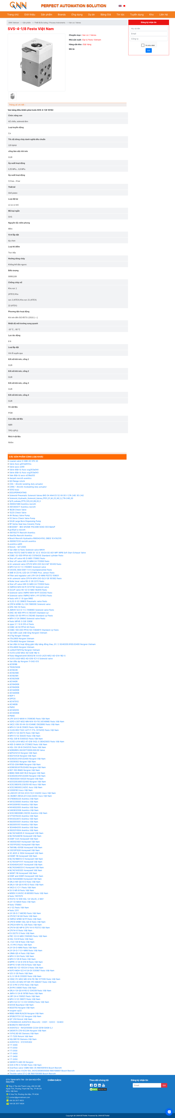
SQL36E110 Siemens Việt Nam (23, 1039)
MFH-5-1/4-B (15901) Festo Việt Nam (26, 727)
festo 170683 (15, 904)
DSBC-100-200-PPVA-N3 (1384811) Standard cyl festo (34, 630)
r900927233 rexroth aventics (22, 541)
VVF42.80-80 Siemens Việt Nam (24, 1033)
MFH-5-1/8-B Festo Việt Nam (22, 959)
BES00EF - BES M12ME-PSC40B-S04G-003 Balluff (32, 527)
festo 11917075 (16, 896)
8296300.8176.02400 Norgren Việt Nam (27, 767)
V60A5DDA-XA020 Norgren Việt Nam (26, 779)
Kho (151, 14)
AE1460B (13, 704)
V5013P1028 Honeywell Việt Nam (24, 850)
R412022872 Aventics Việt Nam (23, 819)
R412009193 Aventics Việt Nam (23, 804)
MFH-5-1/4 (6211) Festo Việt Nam (24, 733)
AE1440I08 (14, 693)
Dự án (91, 14)
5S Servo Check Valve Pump (22, 518)
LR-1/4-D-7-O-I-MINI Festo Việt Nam (25, 950)
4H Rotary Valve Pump (19, 515)
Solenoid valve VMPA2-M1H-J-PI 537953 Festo (30, 595)
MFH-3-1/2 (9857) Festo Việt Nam (24, 999)
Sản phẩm (46, 14)
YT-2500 (13, 1050)
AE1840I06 (14, 684)
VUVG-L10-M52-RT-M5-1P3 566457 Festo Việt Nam (32, 982)
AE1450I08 (14, 713)
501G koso (14, 489)
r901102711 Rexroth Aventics (22, 532)
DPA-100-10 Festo (17, 607)
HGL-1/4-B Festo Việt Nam (21, 939)
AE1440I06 (14, 690)
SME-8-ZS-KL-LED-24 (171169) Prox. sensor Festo (32, 572)
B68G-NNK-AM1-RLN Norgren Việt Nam (27, 773)
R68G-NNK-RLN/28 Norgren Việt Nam (26, 1013)
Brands (62, 14)
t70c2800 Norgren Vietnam (21, 638)
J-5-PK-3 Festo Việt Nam (20, 945)
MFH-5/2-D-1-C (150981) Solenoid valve (27, 567)
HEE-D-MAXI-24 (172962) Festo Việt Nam (28, 744)
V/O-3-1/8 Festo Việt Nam (21, 973)
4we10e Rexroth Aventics (20, 535)
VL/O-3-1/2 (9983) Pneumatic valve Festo (28, 601)
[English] (120, 5)
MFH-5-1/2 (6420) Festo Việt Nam (24, 736)
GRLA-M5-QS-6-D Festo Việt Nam (24, 882)
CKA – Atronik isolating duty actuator (26, 484)
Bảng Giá (106, 14)
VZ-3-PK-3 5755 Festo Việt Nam (23, 985)
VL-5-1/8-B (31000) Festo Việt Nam (25, 976)
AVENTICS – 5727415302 (20, 1042)
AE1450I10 (14, 710)
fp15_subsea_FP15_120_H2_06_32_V (25, 501)
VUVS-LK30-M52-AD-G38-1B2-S (24, 653)
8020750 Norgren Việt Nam (22, 1007)
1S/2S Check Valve (17, 512)
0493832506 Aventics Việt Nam (23, 810)
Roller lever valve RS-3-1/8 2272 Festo (26, 581)
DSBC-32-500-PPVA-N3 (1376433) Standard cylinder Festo (36, 555)
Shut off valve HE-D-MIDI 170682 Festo (27, 558)
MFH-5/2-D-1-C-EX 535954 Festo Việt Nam (29, 1002)
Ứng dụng (76, 14)
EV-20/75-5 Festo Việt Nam (21, 933)
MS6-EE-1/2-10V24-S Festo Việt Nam (26, 967)
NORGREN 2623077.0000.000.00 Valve (27, 750)
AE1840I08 (14, 687)
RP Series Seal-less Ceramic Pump (24, 524)
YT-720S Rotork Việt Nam (21, 1036)
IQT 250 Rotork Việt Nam (20, 1019)
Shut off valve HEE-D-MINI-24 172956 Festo (29, 561)
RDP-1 (12, 696)
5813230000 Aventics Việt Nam (23, 801)
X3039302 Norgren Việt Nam (22, 761)
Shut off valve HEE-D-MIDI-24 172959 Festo (29, 584)
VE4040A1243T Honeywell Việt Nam (25, 864)
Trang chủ (13, 14)
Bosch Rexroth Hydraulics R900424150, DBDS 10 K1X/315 (35, 538)
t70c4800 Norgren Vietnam (21, 641)
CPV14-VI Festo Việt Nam (20, 930)
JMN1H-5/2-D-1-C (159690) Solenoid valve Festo (31, 610)
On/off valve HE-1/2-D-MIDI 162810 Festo (28, 590)
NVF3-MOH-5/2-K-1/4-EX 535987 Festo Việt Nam (31, 970)
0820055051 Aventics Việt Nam (23, 821)
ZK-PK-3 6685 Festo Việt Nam (22, 987)
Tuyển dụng (137, 14)
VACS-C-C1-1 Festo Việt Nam (22, 887)
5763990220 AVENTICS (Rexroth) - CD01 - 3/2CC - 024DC (36, 1022)
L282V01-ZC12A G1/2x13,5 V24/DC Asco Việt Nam (32, 793)
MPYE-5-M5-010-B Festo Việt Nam (25, 965)
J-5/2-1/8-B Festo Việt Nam (21, 942)
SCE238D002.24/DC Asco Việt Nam (25, 787)
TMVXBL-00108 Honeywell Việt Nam (25, 847)
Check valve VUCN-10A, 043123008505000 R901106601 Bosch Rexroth (42, 1070)
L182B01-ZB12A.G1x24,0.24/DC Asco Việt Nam (30, 796)
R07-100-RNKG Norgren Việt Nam (24, 770)
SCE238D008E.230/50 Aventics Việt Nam (28, 813)
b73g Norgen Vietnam (19, 635)
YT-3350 (13, 1059)
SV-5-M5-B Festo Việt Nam (21, 890)
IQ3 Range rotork (17, 481)
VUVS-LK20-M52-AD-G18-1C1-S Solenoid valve (31, 658)
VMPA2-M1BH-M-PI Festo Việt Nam (25, 919)
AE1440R (13, 681)
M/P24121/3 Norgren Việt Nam (23, 753)
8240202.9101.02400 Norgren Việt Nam (27, 758)
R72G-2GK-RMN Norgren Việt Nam (25, 764)
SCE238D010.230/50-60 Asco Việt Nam (27, 784)
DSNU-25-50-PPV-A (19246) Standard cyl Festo (31, 615)
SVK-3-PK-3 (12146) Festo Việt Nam (25, 1065)
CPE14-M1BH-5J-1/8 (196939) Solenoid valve (29, 604)
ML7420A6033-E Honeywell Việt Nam (26, 867)
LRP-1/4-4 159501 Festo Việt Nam (24, 996)
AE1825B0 (14, 673)
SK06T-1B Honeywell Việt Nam (23, 873)
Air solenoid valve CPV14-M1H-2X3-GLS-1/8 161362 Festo (35, 578)
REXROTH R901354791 (19, 1025)
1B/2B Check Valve (17, 509)
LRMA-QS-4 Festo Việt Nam (22, 953)
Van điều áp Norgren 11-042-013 (24, 661)
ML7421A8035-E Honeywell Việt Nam (26, 833)
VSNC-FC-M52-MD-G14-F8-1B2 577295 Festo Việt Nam (34, 979)
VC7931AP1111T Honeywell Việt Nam (25, 862)
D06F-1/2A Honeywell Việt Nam (23, 839)
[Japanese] (124, 5)
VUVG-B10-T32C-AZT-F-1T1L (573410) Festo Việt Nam (34, 730)
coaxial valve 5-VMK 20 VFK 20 (23, 461)
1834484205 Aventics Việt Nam (23, 827)
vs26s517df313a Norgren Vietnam (24, 650)
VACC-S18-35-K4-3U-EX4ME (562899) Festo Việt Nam (34, 724)
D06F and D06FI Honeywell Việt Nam (26, 876)
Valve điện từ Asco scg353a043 (23, 472)
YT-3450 (13, 1053)
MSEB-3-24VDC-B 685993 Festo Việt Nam (28, 893)
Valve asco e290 (16, 467)
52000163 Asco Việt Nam (21, 790)
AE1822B (13, 670)
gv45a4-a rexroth (17, 530)
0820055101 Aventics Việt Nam (23, 824)
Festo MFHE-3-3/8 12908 (20, 621)
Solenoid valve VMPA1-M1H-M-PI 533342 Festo (30, 592)
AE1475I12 (14, 701)
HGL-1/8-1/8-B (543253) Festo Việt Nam (27, 747)
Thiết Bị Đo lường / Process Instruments (50, 23)
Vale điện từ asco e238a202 (22, 475)
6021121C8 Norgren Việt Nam (22, 756)
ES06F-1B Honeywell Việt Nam (23, 856)
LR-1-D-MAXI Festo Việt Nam (22, 902)
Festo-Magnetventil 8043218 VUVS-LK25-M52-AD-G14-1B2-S (37, 655)
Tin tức (120, 14)
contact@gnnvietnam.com (19, 1097)
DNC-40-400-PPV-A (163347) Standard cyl (29, 613)
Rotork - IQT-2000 (17, 547)
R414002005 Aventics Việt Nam (23, 807)
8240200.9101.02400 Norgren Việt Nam (27, 776)
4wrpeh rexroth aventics (20, 478)
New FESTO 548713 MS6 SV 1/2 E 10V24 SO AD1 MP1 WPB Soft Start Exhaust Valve (47, 552)
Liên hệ (163, 14)
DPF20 (12, 698)
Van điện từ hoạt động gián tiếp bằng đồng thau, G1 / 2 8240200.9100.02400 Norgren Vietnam (52, 644)
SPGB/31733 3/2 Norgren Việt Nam (25, 1016)
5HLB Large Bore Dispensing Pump (25, 521)
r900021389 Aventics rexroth (22, 504)
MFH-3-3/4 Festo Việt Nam (21, 956)
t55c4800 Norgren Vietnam (21, 647)
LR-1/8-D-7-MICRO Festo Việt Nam (25, 913)
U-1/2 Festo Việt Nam (19, 907)
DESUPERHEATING (18, 492)
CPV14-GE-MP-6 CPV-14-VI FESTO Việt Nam (29, 927)
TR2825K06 (14, 667)
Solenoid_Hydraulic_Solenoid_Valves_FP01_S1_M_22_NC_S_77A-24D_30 (41, 498)
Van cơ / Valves (75, 23)
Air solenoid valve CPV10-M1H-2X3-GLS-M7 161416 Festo (35, 564)
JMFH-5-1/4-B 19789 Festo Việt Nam (26, 993)
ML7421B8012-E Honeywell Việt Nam (26, 859)
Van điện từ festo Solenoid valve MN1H (27, 550)
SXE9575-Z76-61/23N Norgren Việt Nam (27, 1030)
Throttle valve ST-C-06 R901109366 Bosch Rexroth (32, 1073)
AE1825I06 (14, 678)
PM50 (12, 707)
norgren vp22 (15, 1010)
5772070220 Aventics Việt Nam (23, 816)
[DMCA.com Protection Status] (98, 1089)
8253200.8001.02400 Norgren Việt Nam (27, 781)
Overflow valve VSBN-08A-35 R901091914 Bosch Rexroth (35, 1068)
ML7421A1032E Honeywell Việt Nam (25, 870)
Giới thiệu (29, 14)
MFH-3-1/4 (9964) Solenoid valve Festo (27, 618)
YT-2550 (13, 1048)
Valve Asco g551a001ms (20, 464)
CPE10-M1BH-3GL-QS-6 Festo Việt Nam (27, 922)
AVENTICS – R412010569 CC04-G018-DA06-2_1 (31, 1028)
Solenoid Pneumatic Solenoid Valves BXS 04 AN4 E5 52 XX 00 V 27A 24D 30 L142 (46, 495)
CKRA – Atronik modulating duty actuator (28, 487)
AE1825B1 (13, 675)
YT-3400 (13, 1056)
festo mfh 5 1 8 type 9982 (21, 598)
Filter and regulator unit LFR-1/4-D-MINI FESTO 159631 (34, 575)
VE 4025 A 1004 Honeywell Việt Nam (26, 853)
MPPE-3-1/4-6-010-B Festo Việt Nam (26, 962)
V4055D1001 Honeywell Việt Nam (24, 841)
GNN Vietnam (13, 23)
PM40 (12, 716)
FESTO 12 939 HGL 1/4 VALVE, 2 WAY (26, 899)
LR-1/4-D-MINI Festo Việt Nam (23, 947)
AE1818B (13, 664)
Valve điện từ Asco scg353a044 (23, 469)
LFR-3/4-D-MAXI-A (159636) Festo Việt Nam (29, 718)
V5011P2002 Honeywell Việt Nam (24, 844)
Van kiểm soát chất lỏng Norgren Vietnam (28, 633)
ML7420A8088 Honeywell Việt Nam (25, 879)
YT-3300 (13, 1045)
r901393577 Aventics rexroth (22, 507)
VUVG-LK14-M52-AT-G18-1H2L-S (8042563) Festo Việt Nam (36, 741)
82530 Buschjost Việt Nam (21, 1005)
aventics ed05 (15, 544)
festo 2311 (14, 910)
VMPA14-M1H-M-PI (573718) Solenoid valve (29, 587)
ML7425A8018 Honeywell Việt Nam (25, 836)
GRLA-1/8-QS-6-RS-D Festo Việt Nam (26, 884)
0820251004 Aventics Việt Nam (23, 830)
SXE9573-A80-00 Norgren (21, 1062)
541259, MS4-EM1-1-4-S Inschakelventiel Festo (30, 570)
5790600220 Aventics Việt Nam (23, 799)
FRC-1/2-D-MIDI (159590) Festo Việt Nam (28, 936)
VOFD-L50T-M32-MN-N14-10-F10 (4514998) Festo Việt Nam (36, 721)
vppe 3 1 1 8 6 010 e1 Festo (21, 624)
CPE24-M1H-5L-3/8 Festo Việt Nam (25, 924)
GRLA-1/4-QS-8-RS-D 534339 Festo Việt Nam (30, 990)
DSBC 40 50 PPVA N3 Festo (22, 627)
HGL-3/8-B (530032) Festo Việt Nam (26, 738)
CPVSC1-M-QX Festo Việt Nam (23, 916)
